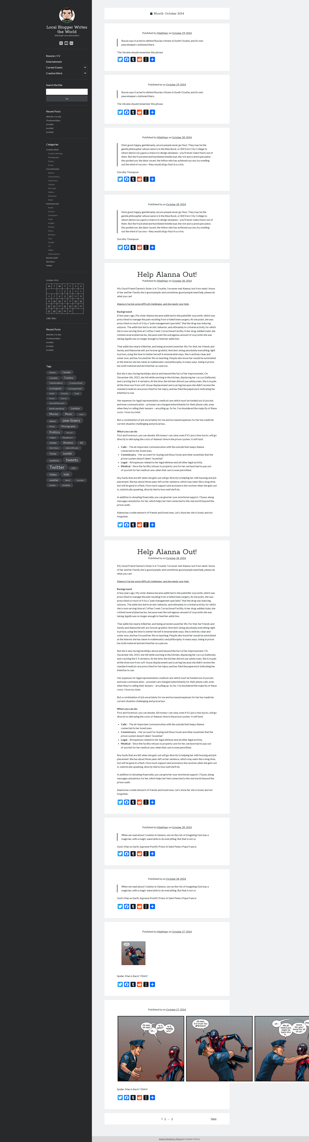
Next (213, 1118)
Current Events (54, 67)
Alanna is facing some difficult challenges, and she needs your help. (153, 303)
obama (52, 421)
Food (50, 219)
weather (53, 480)
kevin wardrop (56, 408)
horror (64, 398)
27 (49, 311)
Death (52, 393)
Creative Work (54, 73)
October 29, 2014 (182, 32)
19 (81, 301)
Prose (50, 165)
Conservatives (56, 383)
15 (59, 301)
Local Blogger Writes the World (67, 29)
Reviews (51, 234)
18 (75, 301)
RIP (81, 443)
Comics (51, 211)
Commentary (54, 176)
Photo (52, 426)
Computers (53, 215)
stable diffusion (71, 448)
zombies (66, 485)
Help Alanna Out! (167, 274)
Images (51, 223)
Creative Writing (55, 153)
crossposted (74, 388)
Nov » (54, 318)
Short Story (54, 448)
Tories (52, 453)
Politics (51, 192)
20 (49, 306)
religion (52, 438)
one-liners (71, 420)
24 (70, 306)
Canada (66, 372)
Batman (52, 372)
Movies (51, 227)
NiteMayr (162, 32)
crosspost (55, 388)
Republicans (68, 437)
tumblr (67, 453)
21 (54, 306)
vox (66, 474)
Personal (52, 188)
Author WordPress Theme (170, 1139)
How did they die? (57, 403)
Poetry (51, 161)
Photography (53, 157)
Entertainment (54, 61)
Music (50, 231)
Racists (70, 433)
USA (73, 468)
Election (64, 393)
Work (50, 200)
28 (54, 311)
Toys (50, 238)
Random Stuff (52, 258)
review (52, 442)
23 (65, 306)
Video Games (54, 254)
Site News (52, 196)
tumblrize (54, 460)
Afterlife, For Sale (53, 116)
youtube (80, 480)
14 (54, 301)
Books (51, 207)
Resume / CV (53, 55)
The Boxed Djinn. (53, 120)
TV (49, 246)
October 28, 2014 (182, 137)
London (51, 184)
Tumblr (51, 242)
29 (59, 311)
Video (50, 250)
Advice (51, 173)
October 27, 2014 (182, 931)
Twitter (49, 265)
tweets (72, 459)
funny (51, 398)
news (81, 414)
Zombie (52, 485)
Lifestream (53, 180)
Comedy (53, 378)
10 (70, 296)
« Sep (48, 318)
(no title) (49, 124)
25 (75, 306)
